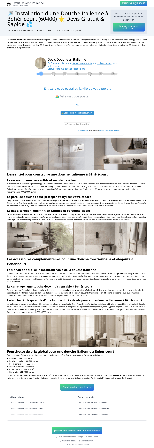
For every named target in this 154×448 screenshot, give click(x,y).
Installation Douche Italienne (20, 30)
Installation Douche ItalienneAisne (94, 408)
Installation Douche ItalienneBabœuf (27, 408)
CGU (78, 130)
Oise (58, 30)
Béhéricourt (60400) (72, 30)
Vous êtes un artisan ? (114, 130)
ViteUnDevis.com (103, 130)
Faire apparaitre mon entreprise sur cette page (78, 436)
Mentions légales (69, 441)
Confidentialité (84, 130)
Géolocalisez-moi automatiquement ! (78, 113)
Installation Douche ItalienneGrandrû (27, 402)
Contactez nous (87, 441)
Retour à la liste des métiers (78, 124)
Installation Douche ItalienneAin (93, 402)
